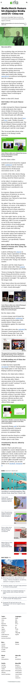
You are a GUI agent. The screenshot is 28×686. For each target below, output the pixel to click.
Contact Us (17, 677)
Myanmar (3, 623)
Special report (4, 647)
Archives (3, 651)
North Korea (4, 625)
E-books (3, 649)
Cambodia (3, 618)
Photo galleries (5, 659)
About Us (17, 665)
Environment (4, 636)
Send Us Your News (5, 674)
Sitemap (3, 672)
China (2, 620)
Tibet (2, 627)
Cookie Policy (18, 672)
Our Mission (18, 667)
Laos (2, 622)
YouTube (3, 665)
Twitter (3, 668)
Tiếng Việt (17, 632)
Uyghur (3, 629)
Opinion (3, 646)
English (17, 634)
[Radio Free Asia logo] (14, 2)
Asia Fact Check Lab (6, 638)
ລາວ (16, 625)
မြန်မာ (16, 622)
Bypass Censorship (5, 670)
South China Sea (5, 634)
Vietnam (3, 631)
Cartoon (3, 644)
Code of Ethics (18, 674)
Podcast (17, 644)
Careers (17, 676)
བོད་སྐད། (16, 629)
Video (2, 657)
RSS (16, 657)
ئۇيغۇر (16, 631)
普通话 (16, 618)
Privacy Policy (18, 670)
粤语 (16, 620)
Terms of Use (18, 668)
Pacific (3, 632)
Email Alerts (18, 659)
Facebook (3, 667)
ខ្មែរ (15, 627)
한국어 (16, 623)
